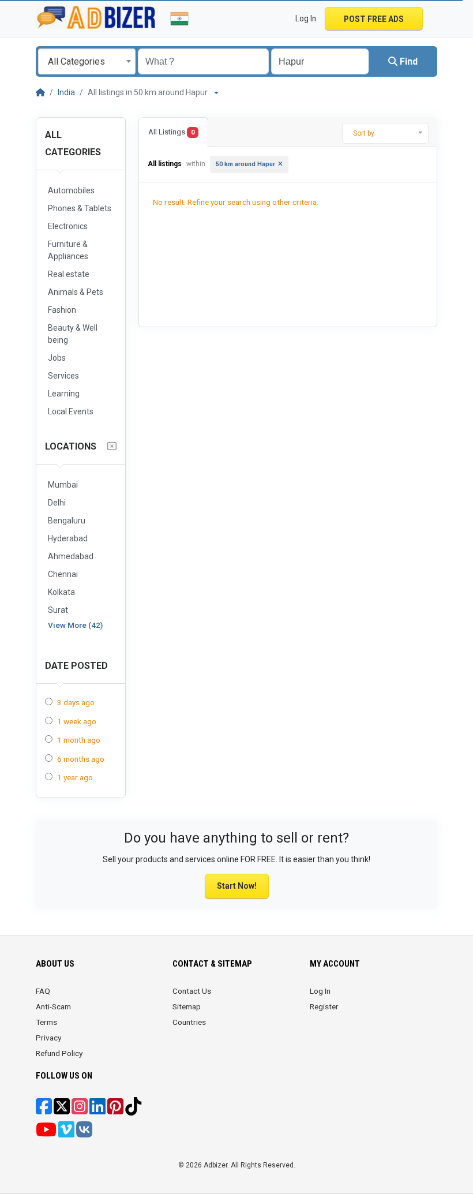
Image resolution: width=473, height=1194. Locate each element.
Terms (46, 1022)
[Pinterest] (115, 1110)
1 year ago (75, 777)
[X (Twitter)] (62, 1110)
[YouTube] (46, 1133)
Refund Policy (59, 1053)
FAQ (43, 990)
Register (324, 1006)
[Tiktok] (133, 1110)
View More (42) (75, 625)
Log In (320, 990)
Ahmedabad (70, 556)
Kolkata (61, 592)
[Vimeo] (66, 1133)
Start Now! (237, 885)
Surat (58, 610)
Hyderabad (68, 538)
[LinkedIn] (97, 1110)
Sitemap (186, 1006)
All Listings (171, 132)
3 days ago (76, 702)
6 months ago (80, 758)
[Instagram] (80, 1110)
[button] (431, 18)
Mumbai (63, 484)
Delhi (57, 502)
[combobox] (87, 61)
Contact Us (191, 990)
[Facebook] (44, 1110)
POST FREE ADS (374, 19)
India (66, 92)
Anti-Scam (53, 1006)
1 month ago (78, 739)
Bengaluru (66, 520)
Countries (189, 1022)
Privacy (48, 1037)
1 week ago (76, 721)
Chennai (63, 574)
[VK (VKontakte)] (84, 1133)
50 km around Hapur (245, 164)
